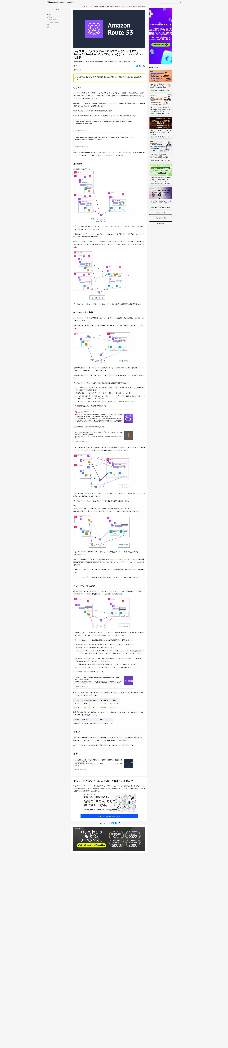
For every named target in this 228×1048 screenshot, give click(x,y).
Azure (116, 6)
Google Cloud (109, 6)
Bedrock (101, 6)
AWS (91, 6)
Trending (85, 6)
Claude (96, 6)
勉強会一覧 (160, 223)
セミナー (121, 6)
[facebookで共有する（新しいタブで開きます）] (140, 66)
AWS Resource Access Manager (95, 61)
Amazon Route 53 (79, 61)
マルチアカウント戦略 (125, 61)
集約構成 (49, 17)
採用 (143, 6)
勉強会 (135, 6)
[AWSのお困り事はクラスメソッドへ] (109, 839)
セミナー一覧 (160, 213)
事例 (139, 6)
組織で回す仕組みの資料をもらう (109, 816)
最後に (48, 24)
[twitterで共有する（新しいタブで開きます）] (144, 66)
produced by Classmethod (66, 2)
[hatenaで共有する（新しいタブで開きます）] (137, 66)
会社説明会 (129, 6)
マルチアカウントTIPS (111, 61)
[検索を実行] (161, 2)
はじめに (49, 14)
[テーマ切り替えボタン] (181, 2)
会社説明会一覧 (161, 218)
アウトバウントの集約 (53, 22)
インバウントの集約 (52, 19)
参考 (48, 27)
